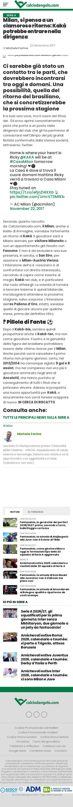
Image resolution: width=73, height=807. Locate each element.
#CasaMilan (21, 161)
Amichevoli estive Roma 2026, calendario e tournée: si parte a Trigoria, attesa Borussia (44, 641)
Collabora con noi (54, 746)
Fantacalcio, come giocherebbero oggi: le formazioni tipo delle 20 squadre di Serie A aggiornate (42, 551)
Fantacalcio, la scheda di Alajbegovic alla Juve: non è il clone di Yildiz (44, 538)
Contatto (60, 751)
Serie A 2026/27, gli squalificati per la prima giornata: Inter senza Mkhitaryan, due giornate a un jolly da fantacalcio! (44, 619)
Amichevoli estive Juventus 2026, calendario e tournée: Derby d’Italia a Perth (44, 659)
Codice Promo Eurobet (22, 737)
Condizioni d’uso (40, 751)
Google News (17, 751)
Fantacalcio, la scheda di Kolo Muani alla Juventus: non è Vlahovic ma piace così (43, 578)
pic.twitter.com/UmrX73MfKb (37, 196)
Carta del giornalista (46, 741)
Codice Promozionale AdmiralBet (36, 728)
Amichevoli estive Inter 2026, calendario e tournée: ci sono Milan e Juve (44, 675)
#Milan (8, 426)
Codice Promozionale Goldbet (38, 732)
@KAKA (27, 157)
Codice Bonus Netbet (54, 737)
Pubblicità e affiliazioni (24, 746)
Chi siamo (22, 741)
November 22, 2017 (27, 208)
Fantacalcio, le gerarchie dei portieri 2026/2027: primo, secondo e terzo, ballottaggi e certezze (44, 525)
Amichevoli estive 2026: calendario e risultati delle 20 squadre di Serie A (44, 564)
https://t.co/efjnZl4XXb (32, 192)
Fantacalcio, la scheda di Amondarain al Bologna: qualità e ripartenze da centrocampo (44, 592)
